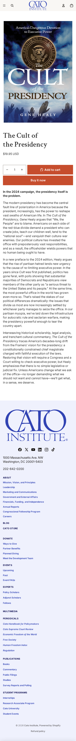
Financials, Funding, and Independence (23, 501)
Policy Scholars (11, 592)
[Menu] (4, 5)
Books (6, 664)
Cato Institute (31, 725)
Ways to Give (10, 543)
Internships (9, 697)
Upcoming (8, 570)
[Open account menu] (63, 5)
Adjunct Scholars (12, 597)
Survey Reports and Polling (17, 685)
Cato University (11, 708)
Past (5, 575)
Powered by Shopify (50, 725)
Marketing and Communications (20, 492)
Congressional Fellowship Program (21, 511)
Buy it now (38, 180)
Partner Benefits (11, 548)
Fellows (7, 603)
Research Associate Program (18, 703)
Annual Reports (11, 506)
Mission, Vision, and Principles (19, 482)
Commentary (10, 669)
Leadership (9, 487)
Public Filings (10, 674)
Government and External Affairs (20, 497)
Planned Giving (11, 553)
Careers (7, 516)
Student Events (11, 713)
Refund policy (38, 731)
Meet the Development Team (18, 558)
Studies (7, 680)
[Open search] (12, 5)
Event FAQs (9, 580)
